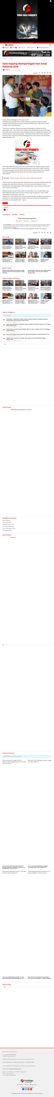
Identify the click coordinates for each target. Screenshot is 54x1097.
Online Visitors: (5, 520)
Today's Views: (5, 522)
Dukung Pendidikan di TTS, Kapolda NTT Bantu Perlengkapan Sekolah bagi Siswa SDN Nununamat (46, 247)
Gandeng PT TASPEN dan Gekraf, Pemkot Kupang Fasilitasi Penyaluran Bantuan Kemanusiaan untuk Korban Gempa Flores (27, 320)
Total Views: (5, 530)
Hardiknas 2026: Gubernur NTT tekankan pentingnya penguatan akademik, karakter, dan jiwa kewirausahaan (46, 260)
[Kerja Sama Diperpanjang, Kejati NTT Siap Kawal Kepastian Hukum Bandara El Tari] (14, 923)
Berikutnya (5, 203)
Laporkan (19, 220)
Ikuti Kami (27, 220)
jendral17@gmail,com (11, 1075)
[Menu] (3, 45)
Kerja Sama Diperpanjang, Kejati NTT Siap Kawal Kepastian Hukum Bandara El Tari (27, 334)
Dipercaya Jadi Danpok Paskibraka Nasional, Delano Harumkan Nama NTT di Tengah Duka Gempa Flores (28, 325)
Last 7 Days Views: (6, 526)
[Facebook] (23, 1089)
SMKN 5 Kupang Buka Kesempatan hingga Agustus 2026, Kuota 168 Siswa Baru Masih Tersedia (7, 247)
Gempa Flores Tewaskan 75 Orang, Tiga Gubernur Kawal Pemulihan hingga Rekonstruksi (25, 338)
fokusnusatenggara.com (15, 1068)
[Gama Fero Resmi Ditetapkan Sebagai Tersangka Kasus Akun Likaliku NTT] (40, 812)
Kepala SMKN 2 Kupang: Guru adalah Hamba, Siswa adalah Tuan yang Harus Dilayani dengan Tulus (20, 247)
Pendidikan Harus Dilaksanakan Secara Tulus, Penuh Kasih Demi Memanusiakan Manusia (33, 260)
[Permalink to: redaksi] (3, 70)
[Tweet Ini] (42, 73)
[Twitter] (26, 1089)
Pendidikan (15, 214)
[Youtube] (31, 1089)
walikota (22, 214)
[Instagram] (28, 1089)
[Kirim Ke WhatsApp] (50, 73)
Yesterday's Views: (6, 524)
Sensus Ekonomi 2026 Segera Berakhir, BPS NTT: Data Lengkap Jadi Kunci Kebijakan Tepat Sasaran (28, 330)
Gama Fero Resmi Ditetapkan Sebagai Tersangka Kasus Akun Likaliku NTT (38, 866)
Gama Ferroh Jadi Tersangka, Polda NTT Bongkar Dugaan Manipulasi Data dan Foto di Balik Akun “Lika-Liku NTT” (13, 867)
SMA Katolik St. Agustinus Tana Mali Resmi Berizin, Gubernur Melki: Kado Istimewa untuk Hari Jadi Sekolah (33, 247)
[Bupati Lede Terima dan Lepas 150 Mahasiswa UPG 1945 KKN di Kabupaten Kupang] (8, 255)
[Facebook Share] (39, 73)
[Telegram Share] (48, 73)
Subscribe (35, 220)
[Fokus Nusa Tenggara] (9, 45)
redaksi (7, 69)
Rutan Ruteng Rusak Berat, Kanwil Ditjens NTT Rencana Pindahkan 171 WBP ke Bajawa (39, 977)
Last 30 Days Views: (7, 528)
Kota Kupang (6, 214)
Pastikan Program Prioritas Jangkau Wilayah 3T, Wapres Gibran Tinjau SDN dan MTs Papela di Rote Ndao (20, 260)
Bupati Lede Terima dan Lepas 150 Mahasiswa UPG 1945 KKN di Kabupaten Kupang (7, 260)
